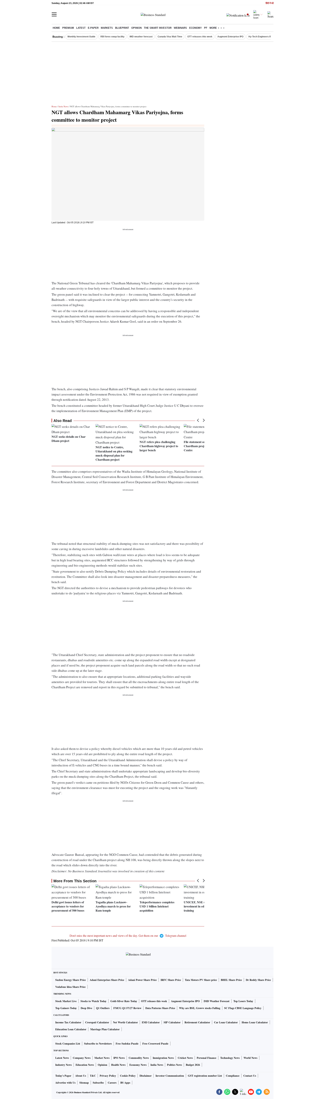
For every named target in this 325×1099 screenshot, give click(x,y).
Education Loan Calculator (70, 1029)
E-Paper (93, 27)
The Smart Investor (158, 27)
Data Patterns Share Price (160, 1008)
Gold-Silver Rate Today (123, 1001)
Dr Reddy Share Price (258, 980)
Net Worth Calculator (125, 1022)
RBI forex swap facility (112, 36)
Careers (112, 1083)
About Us (80, 1076)
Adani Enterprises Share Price (107, 980)
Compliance (232, 1076)
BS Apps (125, 1083)
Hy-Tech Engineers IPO (260, 36)
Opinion (136, 27)
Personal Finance (206, 1058)
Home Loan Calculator (255, 1022)
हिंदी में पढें (269, 3)
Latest (81, 27)
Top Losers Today (243, 1001)
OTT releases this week (199, 36)
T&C (93, 1076)
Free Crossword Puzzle (155, 1043)
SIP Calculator (172, 1022)
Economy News (138, 1065)
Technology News (230, 1058)
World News (250, 1058)
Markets (107, 27)
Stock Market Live (66, 1001)
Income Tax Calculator (68, 1022)
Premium (68, 27)
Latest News (62, 1058)
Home (56, 27)
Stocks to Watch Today (93, 1001)
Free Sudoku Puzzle (127, 1043)
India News (63, 106)
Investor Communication (170, 1076)
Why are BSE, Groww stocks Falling (199, 1008)
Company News (81, 1058)
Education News (85, 1065)
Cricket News (185, 1058)
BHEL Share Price (231, 980)
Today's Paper (63, 1076)
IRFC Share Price (171, 980)
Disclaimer (146, 1076)
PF (205, 27)
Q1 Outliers (102, 1008)
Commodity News (139, 1058)
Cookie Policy (128, 1076)
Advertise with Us (65, 1083)
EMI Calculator (151, 1022)
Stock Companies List (67, 1043)
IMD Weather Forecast (216, 1001)
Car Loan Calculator (226, 1022)
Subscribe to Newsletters (98, 1043)
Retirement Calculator (197, 1022)
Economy (195, 27)
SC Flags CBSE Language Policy (242, 1008)
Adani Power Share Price (142, 980)
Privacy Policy (108, 1076)
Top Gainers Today (66, 1008)
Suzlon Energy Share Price (70, 980)
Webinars (180, 27)
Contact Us (249, 1076)
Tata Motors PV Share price (201, 980)
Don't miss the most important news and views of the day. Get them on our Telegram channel (128, 935)
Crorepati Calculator (97, 1022)
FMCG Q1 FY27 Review (127, 1008)
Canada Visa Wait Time (170, 36)
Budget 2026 (193, 1065)
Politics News (174, 1065)
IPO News (119, 1058)
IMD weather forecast (141, 36)
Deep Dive (86, 1008)
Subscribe (98, 1083)
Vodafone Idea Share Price (70, 987)
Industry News (63, 1065)
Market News (101, 1058)
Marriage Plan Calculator (105, 1029)
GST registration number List (205, 1076)
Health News (118, 1065)
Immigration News (163, 1058)
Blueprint (122, 27)
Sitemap (84, 1083)
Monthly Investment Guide (81, 36)
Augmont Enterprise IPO (230, 36)
